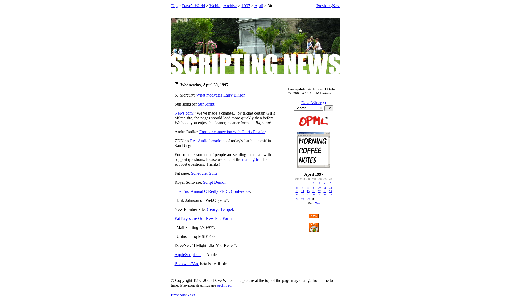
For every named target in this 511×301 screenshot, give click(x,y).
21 (302, 194)
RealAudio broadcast (207, 141)
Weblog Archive (223, 5)
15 (308, 191)
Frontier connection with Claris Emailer (232, 131)
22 (308, 194)
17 (319, 191)
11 (325, 187)
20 (297, 194)
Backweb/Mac (187, 263)
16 (313, 191)
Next (336, 5)
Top (174, 5)
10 (319, 187)
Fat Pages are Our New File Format (204, 218)
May (317, 203)
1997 (246, 5)
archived (224, 285)
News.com (184, 113)
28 (302, 199)
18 (325, 191)
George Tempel (220, 209)
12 (330, 187)
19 (330, 191)
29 (308, 199)
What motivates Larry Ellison (220, 95)
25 (325, 194)
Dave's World (193, 5)
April (258, 5)
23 (313, 194)
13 (297, 191)
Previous (323, 5)
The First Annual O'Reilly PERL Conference (212, 191)
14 (302, 191)
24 (319, 194)
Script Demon (214, 182)
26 (330, 194)
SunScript (206, 104)
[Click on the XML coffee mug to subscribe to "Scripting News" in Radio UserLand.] (314, 230)
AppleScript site (188, 254)
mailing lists (252, 159)
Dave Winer (311, 103)
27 (297, 199)
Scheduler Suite (204, 173)
